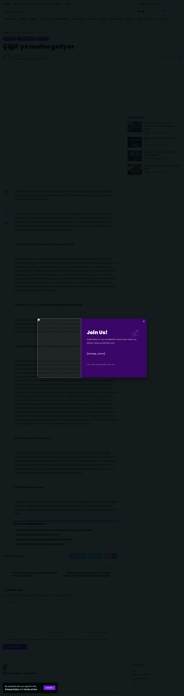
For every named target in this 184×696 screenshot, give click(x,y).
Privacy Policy (12, 689)
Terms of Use (30, 689)
